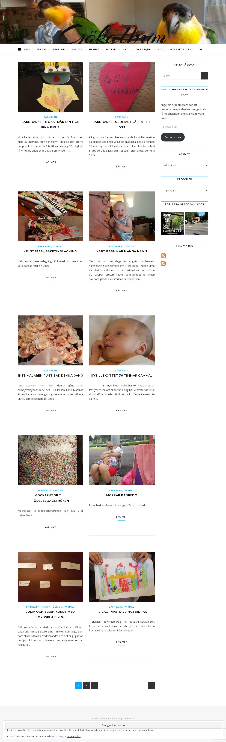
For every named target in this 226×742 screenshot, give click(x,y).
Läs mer (50, 162)
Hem (27, 49)
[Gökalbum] (113, 22)
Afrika (41, 49)
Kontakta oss (180, 49)
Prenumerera (173, 137)
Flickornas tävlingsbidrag (122, 611)
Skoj (126, 49)
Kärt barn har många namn (122, 251)
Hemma (94, 49)
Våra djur (143, 49)
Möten (111, 49)
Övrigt (58, 246)
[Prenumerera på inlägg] (184, 255)
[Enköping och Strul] (196, 223)
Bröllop (59, 49)
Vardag (77, 49)
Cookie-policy (74, 736)
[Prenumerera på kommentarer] (184, 263)
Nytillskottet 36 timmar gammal (122, 375)
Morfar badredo (121, 495)
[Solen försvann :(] (172, 223)
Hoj (160, 49)
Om (200, 49)
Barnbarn (50, 117)
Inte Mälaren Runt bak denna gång (50, 375)
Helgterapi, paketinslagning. (50, 251)
